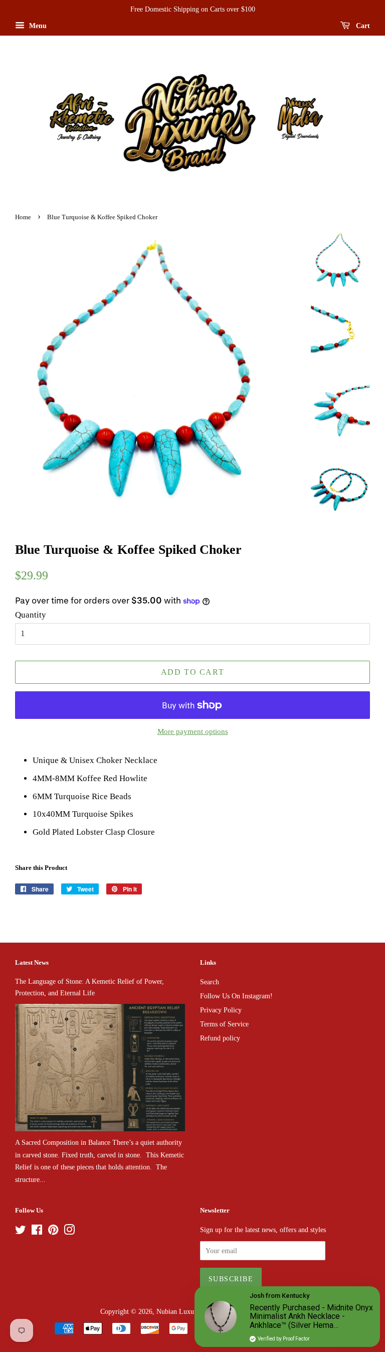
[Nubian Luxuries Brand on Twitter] (20, 1232)
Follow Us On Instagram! (236, 996)
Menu (37, 26)
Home (23, 217)
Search (209, 982)
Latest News (32, 962)
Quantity (30, 615)
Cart (362, 26)
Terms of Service (224, 1024)
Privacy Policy (221, 1010)
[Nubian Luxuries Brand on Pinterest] (53, 1232)
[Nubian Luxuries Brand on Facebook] (37, 1232)
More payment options (192, 731)
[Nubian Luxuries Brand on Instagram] (69, 1232)
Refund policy (220, 1038)
